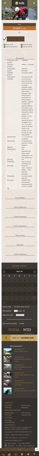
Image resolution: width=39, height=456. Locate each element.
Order (19, 449)
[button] (4, 13)
